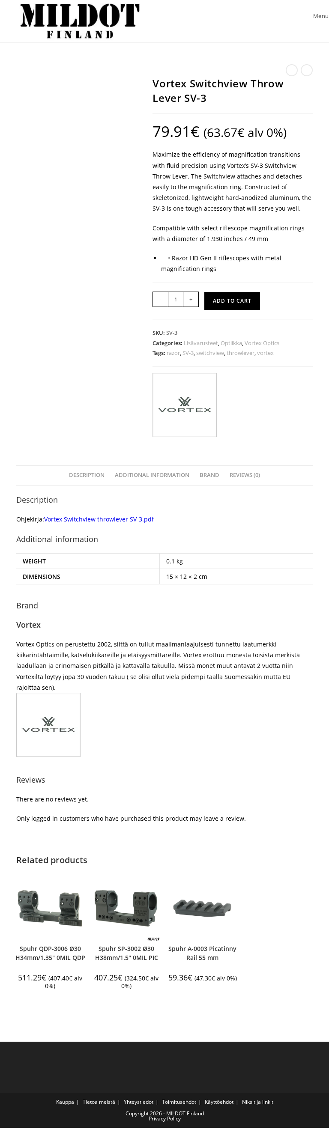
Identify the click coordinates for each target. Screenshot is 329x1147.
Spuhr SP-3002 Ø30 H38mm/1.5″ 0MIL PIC (126, 953)
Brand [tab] (209, 475)
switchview (210, 353)
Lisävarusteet (201, 343)
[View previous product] (292, 70)
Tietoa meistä (99, 1101)
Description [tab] (87, 475)
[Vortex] (185, 405)
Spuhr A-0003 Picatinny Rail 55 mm (202, 953)
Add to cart (232, 300)
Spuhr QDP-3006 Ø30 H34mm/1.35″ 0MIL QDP (50, 953)
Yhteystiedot (138, 1101)
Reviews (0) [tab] (245, 475)
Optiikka (231, 343)
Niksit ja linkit (257, 1101)
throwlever (240, 353)
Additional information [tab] (152, 475)
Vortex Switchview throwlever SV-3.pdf (99, 519)
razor (173, 353)
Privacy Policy (165, 1118)
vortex (265, 353)
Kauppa (65, 1101)
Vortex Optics (262, 343)
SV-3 (188, 353)
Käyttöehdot (219, 1101)
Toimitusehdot (179, 1101)
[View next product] (307, 70)
